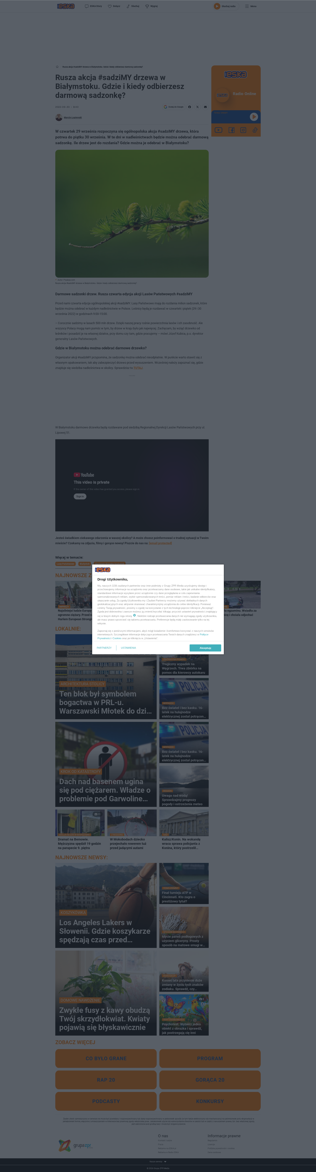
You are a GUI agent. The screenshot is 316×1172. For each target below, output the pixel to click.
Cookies (117, 638)
